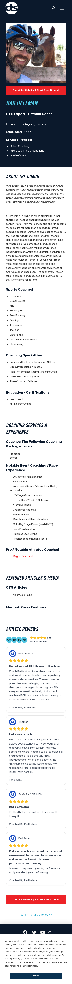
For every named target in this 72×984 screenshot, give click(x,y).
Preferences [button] (31, 966)
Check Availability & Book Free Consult (36, 90)
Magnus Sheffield (23, 556)
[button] (53, 8)
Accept (36, 976)
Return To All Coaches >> (36, 914)
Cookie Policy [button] (26, 962)
